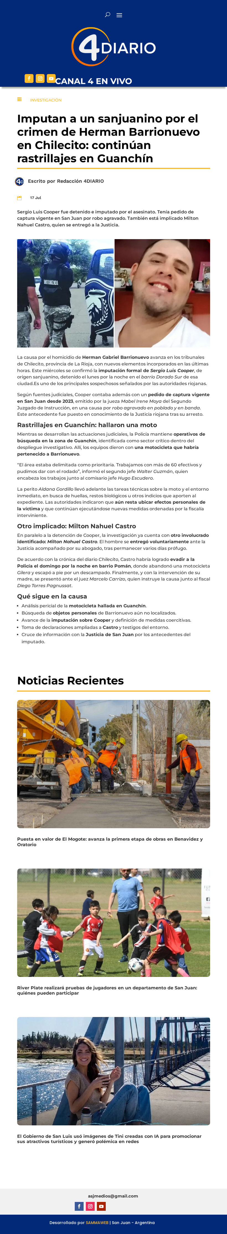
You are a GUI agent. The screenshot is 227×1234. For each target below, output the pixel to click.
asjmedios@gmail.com (113, 1196)
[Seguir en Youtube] (51, 78)
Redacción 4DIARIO (80, 181)
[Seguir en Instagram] (40, 78)
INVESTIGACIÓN (45, 100)
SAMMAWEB (97, 1222)
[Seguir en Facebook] (29, 78)
